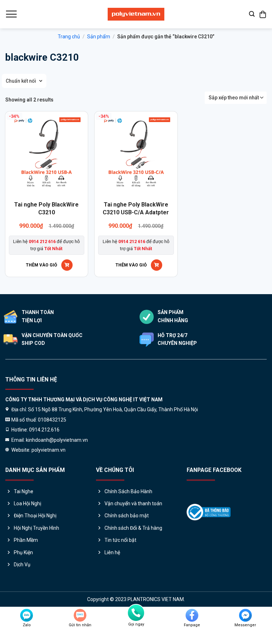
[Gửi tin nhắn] (80, 615)
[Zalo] (26, 615)
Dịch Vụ (22, 564)
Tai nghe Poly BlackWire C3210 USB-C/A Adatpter (136, 208)
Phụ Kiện (23, 552)
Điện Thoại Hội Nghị (35, 515)
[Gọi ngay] (136, 613)
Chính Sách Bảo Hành (128, 491)
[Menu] (11, 14)
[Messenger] (245, 615)
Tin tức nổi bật (120, 540)
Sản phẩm (98, 36)
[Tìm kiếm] (252, 14)
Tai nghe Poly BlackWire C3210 (46, 208)
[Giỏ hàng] (263, 14)
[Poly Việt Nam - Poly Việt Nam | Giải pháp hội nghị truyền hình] (136, 14)
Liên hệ (112, 552)
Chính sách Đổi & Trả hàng (133, 528)
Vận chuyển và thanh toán (133, 503)
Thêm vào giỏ (41, 265)
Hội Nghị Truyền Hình (36, 528)
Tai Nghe (23, 491)
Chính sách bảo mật (126, 515)
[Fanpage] (192, 615)
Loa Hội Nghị (27, 503)
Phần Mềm (26, 540)
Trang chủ (69, 36)
